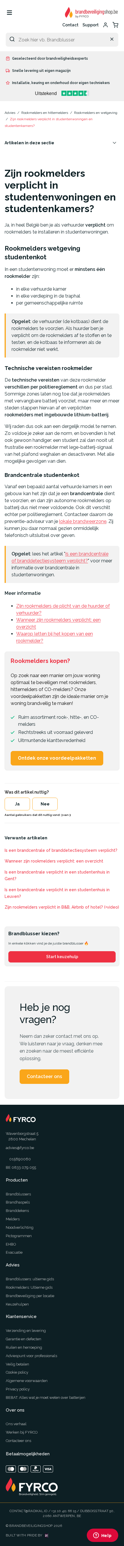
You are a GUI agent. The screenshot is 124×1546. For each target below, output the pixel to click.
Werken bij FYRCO (22, 1432)
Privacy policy (18, 1389)
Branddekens (17, 1210)
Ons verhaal (16, 1424)
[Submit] (12, 39)
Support (90, 25)
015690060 (20, 1159)
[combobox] (62, 40)
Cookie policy (17, 1372)
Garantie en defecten (23, 1339)
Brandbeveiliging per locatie (30, 1296)
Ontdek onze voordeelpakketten (57, 758)
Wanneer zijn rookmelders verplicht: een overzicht (54, 861)
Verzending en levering (26, 1330)
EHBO (11, 1244)
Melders (13, 1219)
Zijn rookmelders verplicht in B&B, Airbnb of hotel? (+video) (62, 907)
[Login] (105, 25)
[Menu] (9, 13)
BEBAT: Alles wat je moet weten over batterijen (45, 1397)
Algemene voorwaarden (27, 1381)
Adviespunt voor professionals (31, 1356)
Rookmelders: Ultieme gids (29, 1287)
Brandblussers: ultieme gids (30, 1279)
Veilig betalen (17, 1364)
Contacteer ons (44, 1076)
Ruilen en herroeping (24, 1347)
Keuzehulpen (17, 1304)
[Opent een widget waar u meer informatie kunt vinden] (102, 1536)
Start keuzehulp (62, 956)
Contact (70, 25)
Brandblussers (18, 1194)
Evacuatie (14, 1252)
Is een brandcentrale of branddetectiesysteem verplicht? (61, 850)
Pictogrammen (19, 1236)
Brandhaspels (18, 1202)
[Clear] (112, 39)
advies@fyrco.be (20, 1148)
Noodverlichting (19, 1227)
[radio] (17, 804)
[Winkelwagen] (115, 25)
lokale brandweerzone (82, 521)
